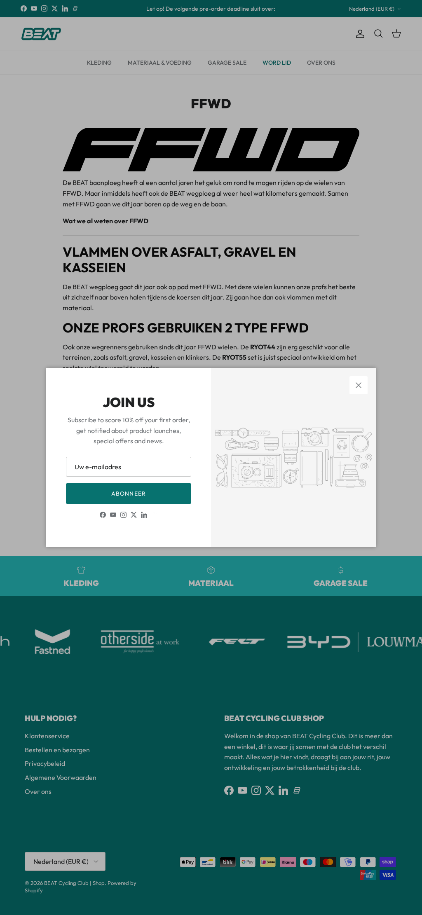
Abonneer (128, 493)
